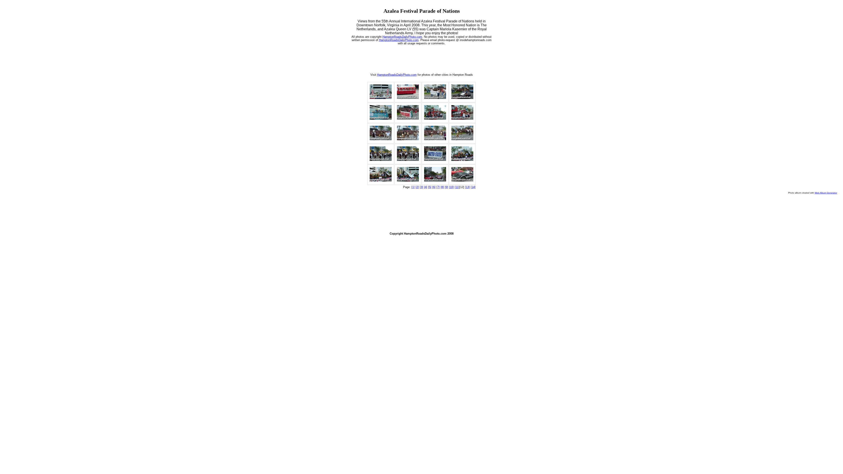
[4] (425, 187)
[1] (413, 187)
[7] (438, 187)
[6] (434, 187)
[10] (451, 187)
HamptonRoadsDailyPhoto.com (402, 36)
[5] (429, 187)
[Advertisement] (421, 58)
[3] (421, 187)
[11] (457, 187)
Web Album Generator (826, 193)
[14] (473, 187)
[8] (442, 187)
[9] (446, 187)
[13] (467, 187)
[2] (417, 187)
